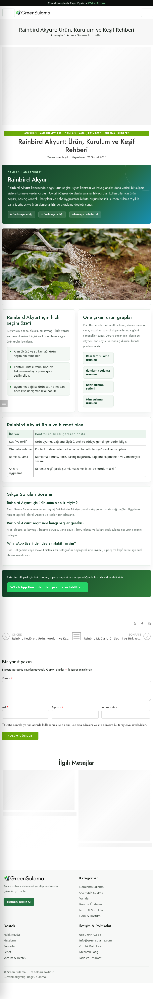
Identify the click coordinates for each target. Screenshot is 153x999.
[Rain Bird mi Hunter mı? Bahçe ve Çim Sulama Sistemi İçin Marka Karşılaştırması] (39, 790)
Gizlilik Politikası (90, 946)
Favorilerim (11, 946)
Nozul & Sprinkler (91, 910)
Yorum (7, 678)
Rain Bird (94, 133)
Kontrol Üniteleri (90, 904)
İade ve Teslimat (90, 958)
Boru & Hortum (90, 916)
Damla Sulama (75, 133)
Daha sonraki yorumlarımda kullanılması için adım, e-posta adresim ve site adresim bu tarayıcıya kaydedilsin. (76, 725)
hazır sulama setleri (95, 386)
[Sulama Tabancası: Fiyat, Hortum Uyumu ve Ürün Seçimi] (114, 805)
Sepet (7, 952)
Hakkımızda (12, 935)
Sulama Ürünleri (117, 133)
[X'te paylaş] (135, 623)
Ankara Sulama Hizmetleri (84, 35)
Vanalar (84, 898)
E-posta (58, 707)
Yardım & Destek (15, 958)
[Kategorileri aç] (8, 13)
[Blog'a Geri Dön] (76, 636)
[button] (76, 3)
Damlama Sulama (91, 887)
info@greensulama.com (95, 940)
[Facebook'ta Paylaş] (142, 623)
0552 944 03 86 (90, 935)
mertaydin (63, 157)
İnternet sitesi (109, 707)
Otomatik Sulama (91, 893)
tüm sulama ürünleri (94, 401)
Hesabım (10, 940)
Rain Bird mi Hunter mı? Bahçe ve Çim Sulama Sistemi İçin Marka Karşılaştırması (68, 814)
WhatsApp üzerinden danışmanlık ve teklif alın (47, 587)
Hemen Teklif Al (19, 902)
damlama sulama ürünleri (98, 372)
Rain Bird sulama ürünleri (97, 357)
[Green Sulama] (24, 878)
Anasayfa (57, 35)
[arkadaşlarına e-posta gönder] (149, 623)
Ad (5, 707)
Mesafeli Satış (88, 952)
